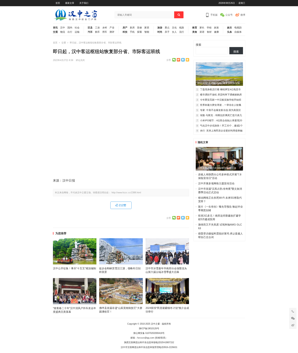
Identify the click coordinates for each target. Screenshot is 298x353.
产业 (112, 27)
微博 (242, 14)
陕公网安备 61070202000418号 (149, 333)
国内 (69, 27)
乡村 (104, 27)
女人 (174, 32)
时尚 (159, 32)
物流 (62, 32)
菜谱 (202, 32)
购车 (97, 32)
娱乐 (229, 27)
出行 (69, 32)
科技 (125, 32)
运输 (77, 32)
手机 (132, 32)
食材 (209, 32)
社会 (77, 27)
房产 (125, 27)
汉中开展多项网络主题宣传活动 (216, 183)
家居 (146, 27)
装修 (139, 27)
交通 (55, 32)
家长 (202, 27)
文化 (174, 27)
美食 (194, 32)
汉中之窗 (155, 324)
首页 (58, 3)
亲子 (167, 32)
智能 (146, 32)
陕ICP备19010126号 (149, 328)
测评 (112, 32)
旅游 (159, 27)
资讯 (55, 27)
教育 (194, 27)
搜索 (198, 44)
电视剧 (238, 27)
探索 (139, 32)
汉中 (62, 27)
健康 (216, 32)
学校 (209, 27)
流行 (181, 32)
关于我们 (83, 3)
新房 (132, 27)
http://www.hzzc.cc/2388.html (126, 192)
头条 (229, 32)
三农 (97, 27)
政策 (216, 27)
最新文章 (69, 3)
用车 (104, 32)
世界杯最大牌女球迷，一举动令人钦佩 (220, 105)
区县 (90, 27)
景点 (167, 27)
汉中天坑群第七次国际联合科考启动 (216, 168)
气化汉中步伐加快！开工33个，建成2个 (221, 125)
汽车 (90, 32)
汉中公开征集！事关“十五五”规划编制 (74, 268)
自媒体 (238, 32)
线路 (181, 27)
